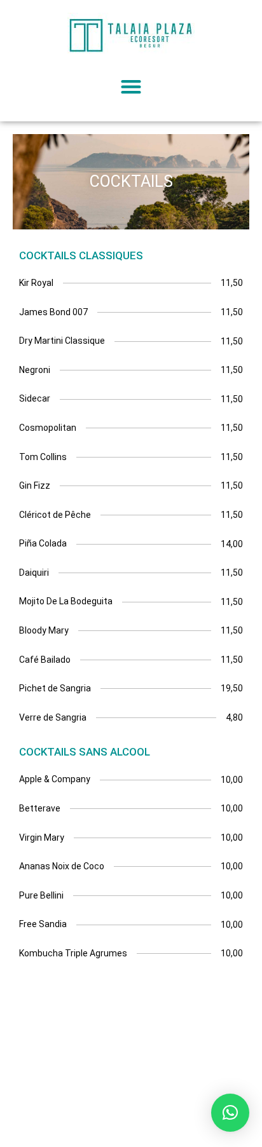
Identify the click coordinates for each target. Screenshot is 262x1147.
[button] (131, 86)
